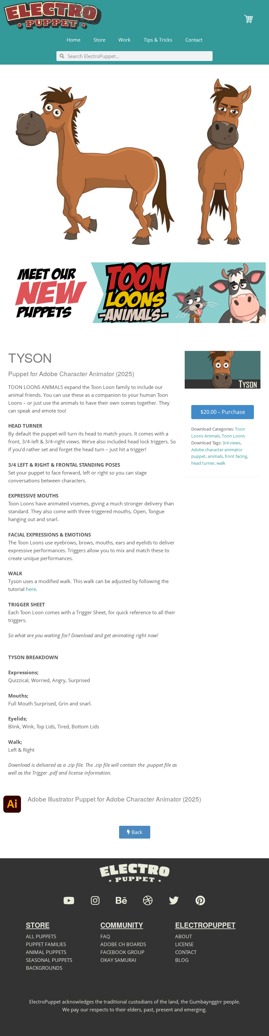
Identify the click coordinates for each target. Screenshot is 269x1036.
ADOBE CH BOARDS (123, 944)
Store (99, 39)
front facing (236, 456)
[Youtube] (69, 900)
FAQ (105, 936)
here (31, 589)
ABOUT (183, 936)
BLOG (182, 960)
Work (124, 39)
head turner (203, 463)
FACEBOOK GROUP (122, 952)
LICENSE (184, 944)
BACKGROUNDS (44, 968)
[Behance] (121, 900)
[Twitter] (174, 900)
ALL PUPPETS (41, 936)
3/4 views (231, 443)
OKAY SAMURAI (118, 960)
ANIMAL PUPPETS (46, 952)
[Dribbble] (147, 900)
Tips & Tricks (158, 39)
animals (215, 456)
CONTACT (186, 952)
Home (73, 39)
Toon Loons (233, 436)
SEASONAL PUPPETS (49, 960)
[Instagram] (95, 900)
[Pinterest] (200, 900)
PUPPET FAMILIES (46, 944)
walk (221, 463)
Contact (193, 39)
